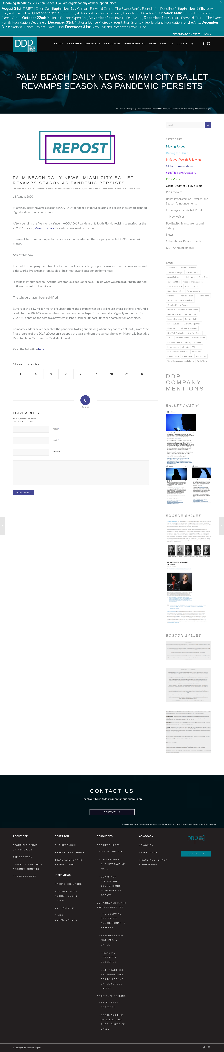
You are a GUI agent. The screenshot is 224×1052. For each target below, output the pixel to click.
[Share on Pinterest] (66, 374)
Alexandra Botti (192, 272)
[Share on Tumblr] (96, 374)
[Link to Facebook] (203, 43)
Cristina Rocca (191, 286)
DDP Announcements (180, 247)
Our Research (65, 845)
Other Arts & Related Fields (183, 241)
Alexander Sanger (175, 272)
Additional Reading (111, 996)
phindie (185, 347)
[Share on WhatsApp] (50, 374)
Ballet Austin (182, 405)
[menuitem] (186, 34)
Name (56, 428)
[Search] (192, 44)
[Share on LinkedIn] (81, 374)
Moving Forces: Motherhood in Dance (66, 896)
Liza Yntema (172, 328)
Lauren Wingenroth (192, 324)
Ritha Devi (196, 352)
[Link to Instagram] (208, 43)
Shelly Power (187, 356)
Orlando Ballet (182, 338)
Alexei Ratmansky (175, 277)
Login (207, 34)
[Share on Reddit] (126, 374)
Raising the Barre (177, 153)
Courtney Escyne (174, 286)
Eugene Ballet (183, 515)
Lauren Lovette (174, 324)
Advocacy (146, 845)
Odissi (170, 338)
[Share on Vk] (111, 374)
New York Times (194, 333)
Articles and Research (110, 1004)
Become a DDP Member (187, 34)
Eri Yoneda (171, 296)
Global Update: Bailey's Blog (184, 185)
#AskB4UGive (148, 852)
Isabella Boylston (174, 319)
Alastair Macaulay (188, 268)
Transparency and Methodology (69, 862)
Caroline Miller (173, 282)
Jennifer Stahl (191, 319)
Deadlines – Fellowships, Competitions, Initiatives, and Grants (112, 886)
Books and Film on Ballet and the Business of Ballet (113, 1022)
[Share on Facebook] (20, 374)
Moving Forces (175, 146)
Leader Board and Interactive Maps (113, 864)
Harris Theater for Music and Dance (182, 310)
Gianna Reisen (186, 300)
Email (56, 440)
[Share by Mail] (141, 374)
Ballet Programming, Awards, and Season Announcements (83, 188)
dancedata (134, 188)
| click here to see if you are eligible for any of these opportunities (59, 3)
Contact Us (112, 812)
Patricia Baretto (198, 338)
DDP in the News (25, 876)
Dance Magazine (194, 291)
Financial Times (186, 296)
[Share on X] (35, 374)
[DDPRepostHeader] (81, 148)
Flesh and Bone (202, 296)
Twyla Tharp (202, 361)
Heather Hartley (174, 314)
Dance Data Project (175, 291)
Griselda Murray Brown (177, 305)
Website (56, 451)
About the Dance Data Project (25, 847)
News (119, 188)
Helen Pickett (190, 314)
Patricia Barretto (174, 342)
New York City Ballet (175, 333)
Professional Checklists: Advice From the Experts (113, 921)
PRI (193, 347)
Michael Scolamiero (189, 328)
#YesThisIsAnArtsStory (181, 172)
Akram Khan (172, 268)
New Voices (176, 216)
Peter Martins (173, 347)
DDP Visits (173, 179)
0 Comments (38, 188)
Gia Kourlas (172, 300)
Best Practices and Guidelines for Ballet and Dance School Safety (112, 979)
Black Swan (203, 277)
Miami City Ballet (45, 228)
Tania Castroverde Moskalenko (180, 361)
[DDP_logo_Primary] (25, 44)
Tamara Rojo (201, 356)
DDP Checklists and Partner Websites (111, 905)
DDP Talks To (174, 192)
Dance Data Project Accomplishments (27, 866)
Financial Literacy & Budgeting (109, 957)
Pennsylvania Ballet (193, 342)
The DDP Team (22, 857)
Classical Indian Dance (193, 282)
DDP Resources (108, 845)
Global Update (112, 851)
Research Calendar (70, 852)
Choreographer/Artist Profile (185, 210)
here (41, 349)
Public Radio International (178, 352)
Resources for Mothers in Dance (112, 940)
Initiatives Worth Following (183, 159)
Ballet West (191, 277)
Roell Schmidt (173, 356)
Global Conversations (179, 166)
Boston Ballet (183, 635)
